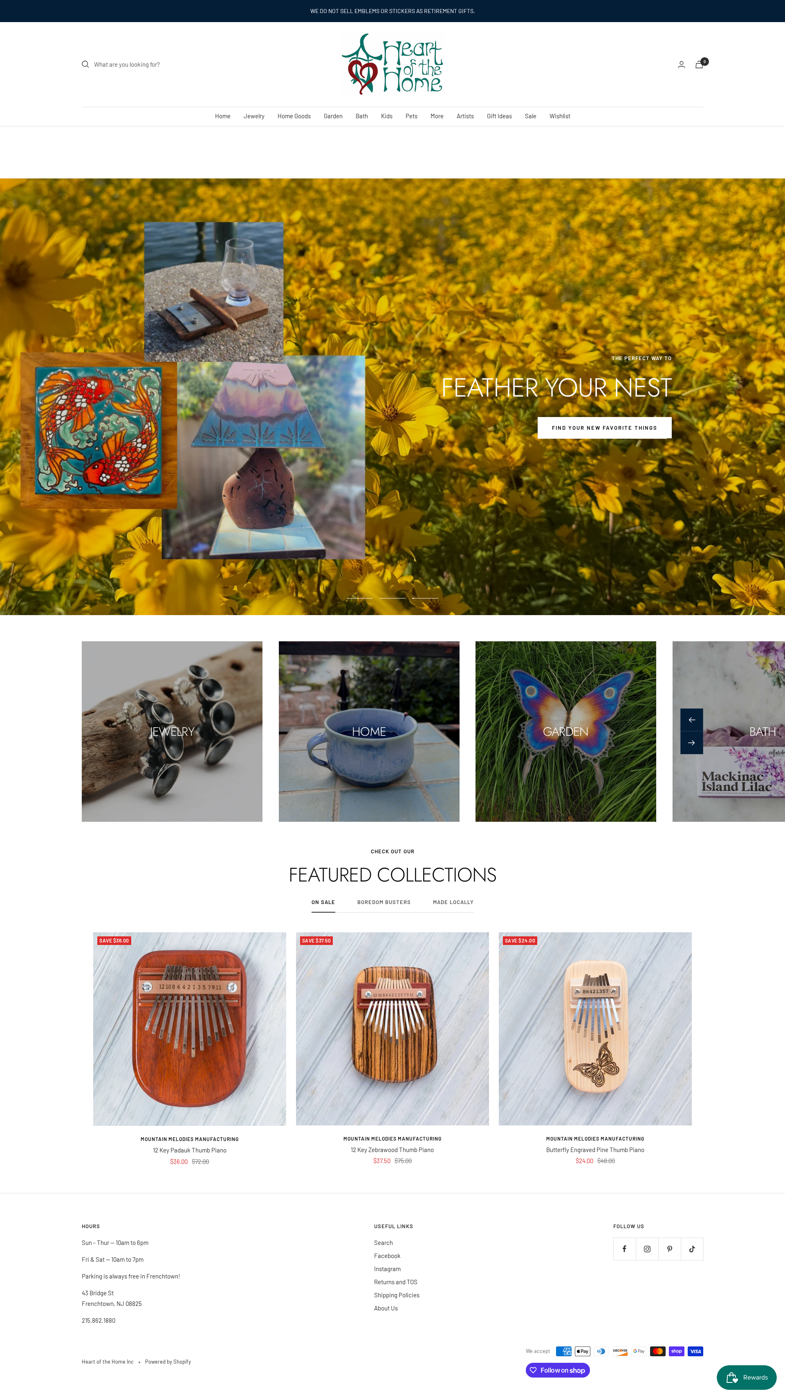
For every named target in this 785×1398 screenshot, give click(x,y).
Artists (465, 116)
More (437, 116)
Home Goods (294, 116)
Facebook (387, 1255)
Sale (530, 116)
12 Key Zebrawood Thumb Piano (392, 1149)
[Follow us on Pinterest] (669, 1249)
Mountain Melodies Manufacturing (190, 1139)
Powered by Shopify (168, 1361)
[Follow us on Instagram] (647, 1249)
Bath (362, 116)
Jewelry (254, 116)
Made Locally (453, 902)
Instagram (387, 1268)
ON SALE (323, 902)
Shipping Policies (396, 1295)
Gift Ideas (499, 116)
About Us (386, 1308)
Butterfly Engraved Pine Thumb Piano (595, 1149)
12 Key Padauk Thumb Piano (190, 1150)
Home (223, 116)
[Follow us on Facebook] (624, 1249)
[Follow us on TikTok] (692, 1249)
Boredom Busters (384, 902)
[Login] (681, 64)
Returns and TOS (395, 1281)
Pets (411, 116)
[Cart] (699, 64)
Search (383, 1242)
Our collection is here (392, 427)
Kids (386, 116)
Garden (333, 116)
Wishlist (560, 116)
